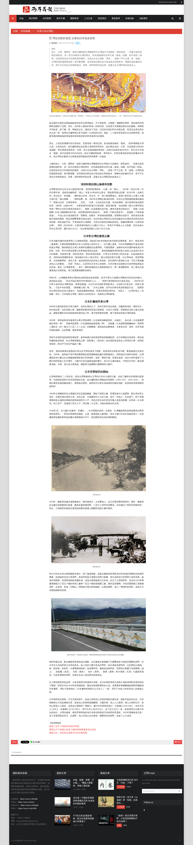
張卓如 (54, 43)
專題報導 (116, 18)
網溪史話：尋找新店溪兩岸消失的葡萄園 (68, 733)
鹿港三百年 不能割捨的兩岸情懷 (64, 726)
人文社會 (88, 18)
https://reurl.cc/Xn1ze (26, 802)
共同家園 (47, 18)
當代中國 (60, 18)
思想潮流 (102, 18)
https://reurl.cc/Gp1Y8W (27, 809)
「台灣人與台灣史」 (45, 31)
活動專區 (143, 18)
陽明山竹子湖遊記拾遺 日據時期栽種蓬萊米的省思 (72, 730)
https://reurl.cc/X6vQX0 (29, 799)
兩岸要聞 (33, 18)
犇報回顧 (129, 18)
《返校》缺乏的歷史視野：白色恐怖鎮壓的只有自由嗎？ (127, 819)
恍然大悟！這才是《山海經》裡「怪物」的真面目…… (127, 800)
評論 (21, 18)
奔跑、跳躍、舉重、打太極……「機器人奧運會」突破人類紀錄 (83, 783)
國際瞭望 (74, 18)
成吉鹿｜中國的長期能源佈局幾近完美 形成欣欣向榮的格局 (84, 801)
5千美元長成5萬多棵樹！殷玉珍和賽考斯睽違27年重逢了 (83, 819)
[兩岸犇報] (96, 10)
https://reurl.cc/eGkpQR (29, 805)
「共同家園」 (25, 31)
